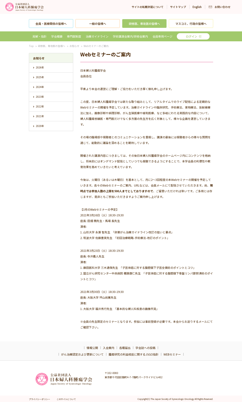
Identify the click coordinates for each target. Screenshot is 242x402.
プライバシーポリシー (39, 399)
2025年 (40, 77)
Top (31, 46)
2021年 (40, 116)
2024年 (40, 87)
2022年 (40, 106)
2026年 (40, 67)
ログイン (191, 36)
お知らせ (74, 46)
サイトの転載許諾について (148, 7)
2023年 (40, 96)
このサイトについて (66, 399)
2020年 (40, 126)
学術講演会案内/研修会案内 (130, 36)
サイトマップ (178, 7)
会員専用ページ (162, 36)
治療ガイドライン (97, 36)
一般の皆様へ (97, 23)
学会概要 (57, 36)
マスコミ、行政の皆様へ (191, 23)
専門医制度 (74, 36)
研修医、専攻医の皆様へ (144, 23)
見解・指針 (39, 36)
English (197, 7)
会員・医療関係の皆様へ (51, 23)
